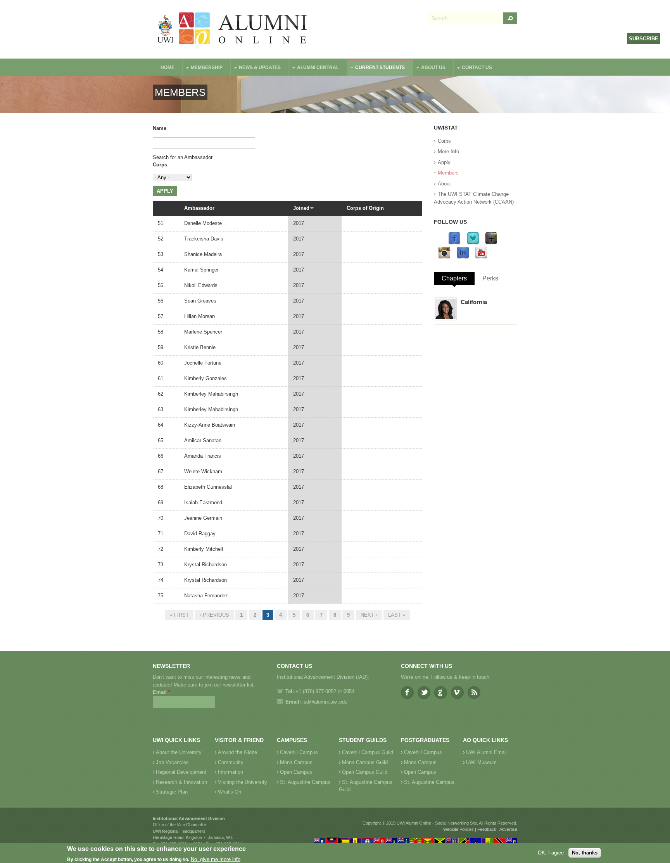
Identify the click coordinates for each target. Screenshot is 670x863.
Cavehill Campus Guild (367, 752)
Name (159, 128)
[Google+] (491, 243)
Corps (160, 165)
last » (396, 615)
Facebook (407, 692)
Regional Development (181, 772)
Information (230, 772)
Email (161, 692)
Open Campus (296, 772)
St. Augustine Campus (305, 782)
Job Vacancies (172, 762)
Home (167, 67)
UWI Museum (481, 762)
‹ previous (214, 615)
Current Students (376, 68)
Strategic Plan (172, 792)
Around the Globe (237, 752)
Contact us (473, 68)
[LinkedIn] (463, 257)
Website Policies (458, 829)
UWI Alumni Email (486, 752)
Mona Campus (296, 762)
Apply (444, 162)
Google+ (440, 692)
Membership (203, 68)
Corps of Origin (365, 208)
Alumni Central (314, 68)
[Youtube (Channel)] (481, 257)
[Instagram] (444, 257)
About (444, 184)
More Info (448, 151)
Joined (301, 208)
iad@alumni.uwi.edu (324, 702)
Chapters (454, 278)
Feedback (486, 829)
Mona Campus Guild (365, 762)
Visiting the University (242, 782)
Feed (474, 692)
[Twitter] (473, 243)
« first (179, 615)
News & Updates (256, 68)
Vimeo (457, 692)
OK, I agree (551, 853)
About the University (179, 752)
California (474, 302)
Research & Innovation (181, 782)
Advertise (508, 829)
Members (448, 173)
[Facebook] (454, 243)
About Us (429, 68)
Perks (490, 278)
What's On (229, 792)
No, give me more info (215, 859)
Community (230, 762)
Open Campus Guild (364, 772)
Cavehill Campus (299, 752)
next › (369, 615)
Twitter (424, 692)
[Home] (233, 29)
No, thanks (584, 853)
